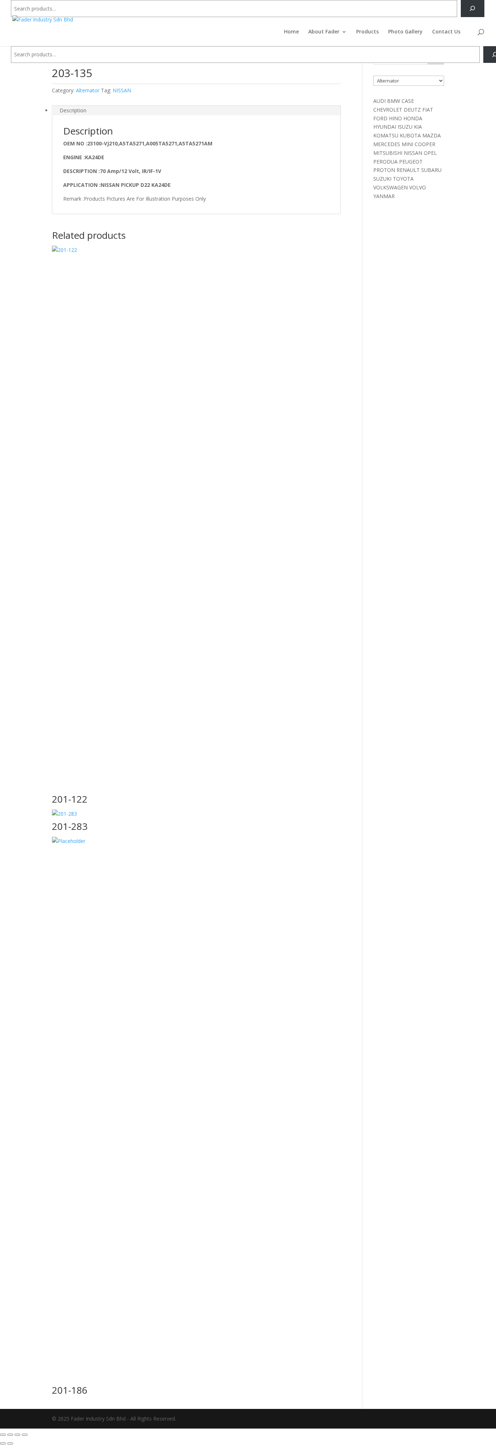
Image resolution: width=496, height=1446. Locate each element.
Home (291, 32)
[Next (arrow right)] (10, 1443)
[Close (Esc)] (25, 1435)
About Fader (324, 32)
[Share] (17, 1435)
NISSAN (122, 90)
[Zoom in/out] (3, 1435)
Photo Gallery (405, 32)
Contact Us (446, 32)
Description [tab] (73, 110)
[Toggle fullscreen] (10, 1435)
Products (367, 32)
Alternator (87, 90)
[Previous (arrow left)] (3, 1443)
